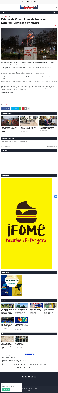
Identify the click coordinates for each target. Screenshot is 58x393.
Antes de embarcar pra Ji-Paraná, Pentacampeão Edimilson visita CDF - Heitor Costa (50, 311)
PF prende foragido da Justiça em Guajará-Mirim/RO (20, 344)
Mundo (9, 16)
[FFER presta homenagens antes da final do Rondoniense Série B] (21, 305)
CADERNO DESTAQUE (33, 388)
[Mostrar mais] (28, 108)
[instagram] (56, 7)
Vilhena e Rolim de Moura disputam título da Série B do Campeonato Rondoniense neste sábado (21, 326)
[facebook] (54, 7)
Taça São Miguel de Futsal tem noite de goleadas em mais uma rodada (7, 325)
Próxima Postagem (51, 146)
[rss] (35, 377)
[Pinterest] (23, 108)
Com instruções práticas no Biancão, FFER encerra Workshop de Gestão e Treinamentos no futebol (7, 311)
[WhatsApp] (20, 108)
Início (2, 7)
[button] (3, 12)
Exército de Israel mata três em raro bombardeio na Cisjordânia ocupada (28, 129)
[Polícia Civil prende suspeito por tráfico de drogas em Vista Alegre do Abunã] (7, 339)
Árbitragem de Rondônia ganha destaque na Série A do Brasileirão (36, 311)
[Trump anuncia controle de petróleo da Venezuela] (48, 121)
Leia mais (12, 386)
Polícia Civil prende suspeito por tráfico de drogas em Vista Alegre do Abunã (7, 345)
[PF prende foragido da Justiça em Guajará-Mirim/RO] (21, 339)
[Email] (25, 108)
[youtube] (29, 377)
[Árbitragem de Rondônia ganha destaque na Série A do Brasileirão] (36, 305)
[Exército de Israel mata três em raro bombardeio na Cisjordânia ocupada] (29, 121)
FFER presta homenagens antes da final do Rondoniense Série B (21, 311)
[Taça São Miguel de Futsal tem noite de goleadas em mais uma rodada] (7, 320)
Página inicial (4, 16)
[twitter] (26, 377)
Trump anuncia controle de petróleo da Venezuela (47, 128)
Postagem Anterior (6, 146)
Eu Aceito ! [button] (6, 389)
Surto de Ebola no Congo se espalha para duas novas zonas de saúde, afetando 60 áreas (9, 129)
